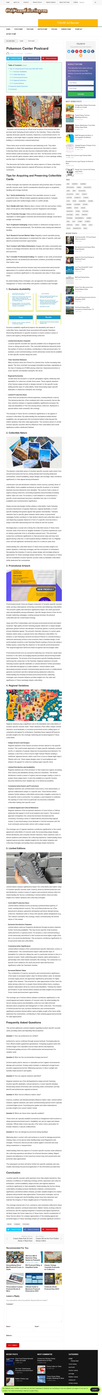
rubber (89, 218)
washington (77, 228)
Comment (10, 1304)
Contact (26, 2)
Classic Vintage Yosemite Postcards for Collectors (52, 1267)
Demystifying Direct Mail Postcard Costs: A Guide (15, 1267)
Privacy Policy (37, 2)
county (84, 194)
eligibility (77, 197)
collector (70, 194)
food (68, 201)
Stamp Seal (74, 1361)
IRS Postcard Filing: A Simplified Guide (33, 1266)
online (83, 208)
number (69, 208)
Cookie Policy (33, 1391)
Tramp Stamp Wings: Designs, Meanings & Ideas (55, 1377)
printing (84, 214)
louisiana (77, 204)
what (85, 228)
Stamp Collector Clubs (54, 1366)
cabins (79, 187)
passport (70, 211)
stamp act (78, 29)
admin (12, 53)
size (74, 221)
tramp (84, 225)
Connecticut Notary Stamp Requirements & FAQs (46, 1359)
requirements (79, 218)
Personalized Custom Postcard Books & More (14, 1289)
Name (8, 1326)
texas (77, 225)
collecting (82, 190)
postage (54, 29)
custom (69, 197)
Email (37, 1326)
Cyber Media (77, 2)
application (70, 187)
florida (86, 197)
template (69, 225)
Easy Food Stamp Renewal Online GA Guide (24, 1359)
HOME (8, 29)
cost (77, 194)
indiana (69, 204)
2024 (68, 184)
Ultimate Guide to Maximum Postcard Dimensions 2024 (32, 1289)
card (68, 190)
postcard (30, 29)
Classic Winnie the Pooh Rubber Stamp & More (47, 1239)
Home (7, 2)
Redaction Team (64, 2)
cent (74, 190)
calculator (87, 187)
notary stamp (11, 34)
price (77, 214)
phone (78, 211)
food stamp (18, 29)
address (74, 184)
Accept (94, 1389)
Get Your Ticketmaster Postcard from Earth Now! (24, 1369)
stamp (80, 221)
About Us (16, 2)
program (69, 218)
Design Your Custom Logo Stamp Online (78, 155)
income (90, 201)
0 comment (28, 53)
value (68, 228)
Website (9, 1335)
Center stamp (42, 29)
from (74, 201)
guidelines (82, 201)
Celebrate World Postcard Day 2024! (51, 1288)
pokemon (17, 1224)
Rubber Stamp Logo (21, 1379)
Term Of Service (50, 2)
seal (68, 221)
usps (90, 225)
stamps (87, 221)
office (76, 208)
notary (85, 204)
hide (24, 65)
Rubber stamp (66, 29)
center (9, 1224)
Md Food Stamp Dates (82, 277)
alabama (83, 184)
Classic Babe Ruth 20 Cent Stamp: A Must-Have (22, 1239)
